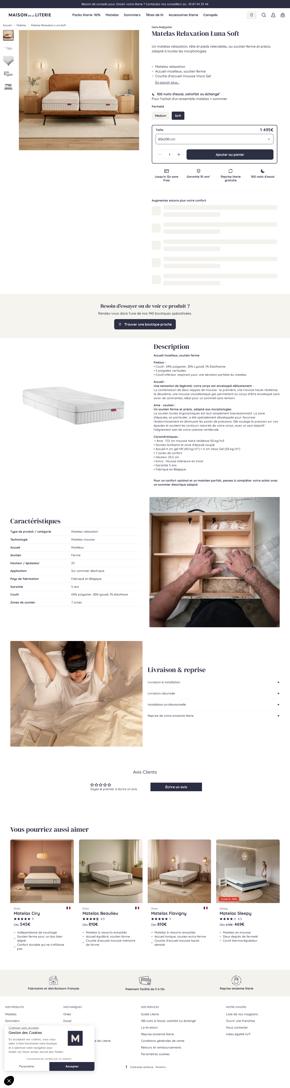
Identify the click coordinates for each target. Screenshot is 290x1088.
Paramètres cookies (155, 1054)
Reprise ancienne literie (157, 1034)
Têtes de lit (155, 15)
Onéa (67, 1014)
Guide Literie (150, 1014)
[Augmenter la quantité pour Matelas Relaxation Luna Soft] (179, 154)
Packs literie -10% (86, 15)
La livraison (149, 1027)
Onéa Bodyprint (162, 27)
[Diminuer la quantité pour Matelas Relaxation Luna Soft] (160, 154)
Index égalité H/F (238, 1034)
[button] (264, 15)
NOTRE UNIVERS (236, 1007)
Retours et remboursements (161, 1047)
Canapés (210, 15)
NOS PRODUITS (14, 1007)
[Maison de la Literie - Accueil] (38, 15)
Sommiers (132, 15)
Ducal (67, 1021)
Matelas (112, 15)
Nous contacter (237, 1027)
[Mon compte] (273, 15)
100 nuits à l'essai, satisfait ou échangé (168, 1021)
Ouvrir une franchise (240, 1021)
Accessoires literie (183, 15)
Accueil (7, 25)
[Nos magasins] (252, 15)
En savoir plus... (167, 82)
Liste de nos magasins (242, 1014)
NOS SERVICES (150, 1007)
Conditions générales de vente (162, 1041)
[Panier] (283, 15)
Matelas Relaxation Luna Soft (48, 25)
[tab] (8, 35)
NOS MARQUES (72, 1007)
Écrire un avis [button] (176, 787)
